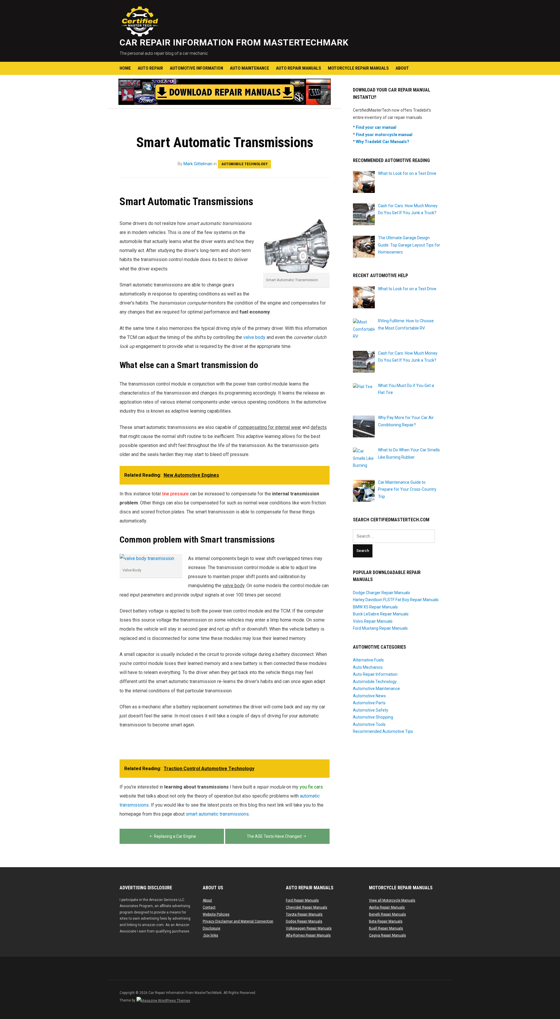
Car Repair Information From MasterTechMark (234, 42)
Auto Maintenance (249, 68)
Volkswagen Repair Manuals (309, 928)
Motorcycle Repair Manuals (358, 68)
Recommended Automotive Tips (383, 731)
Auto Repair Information (375, 674)
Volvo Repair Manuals (373, 621)
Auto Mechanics (368, 667)
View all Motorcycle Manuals (392, 900)
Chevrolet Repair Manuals (306, 907)
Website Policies (216, 914)
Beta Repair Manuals (385, 921)
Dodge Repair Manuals (304, 921)
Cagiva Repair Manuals (387, 935)
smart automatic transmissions (217, 814)
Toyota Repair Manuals (304, 914)
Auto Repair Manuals (298, 68)
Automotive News (369, 696)
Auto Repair (150, 68)
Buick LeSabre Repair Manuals (381, 614)
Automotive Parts (369, 703)
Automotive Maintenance (376, 688)
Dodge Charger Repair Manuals (381, 592)
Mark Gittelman (197, 163)
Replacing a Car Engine (175, 836)
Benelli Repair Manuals (387, 914)
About (402, 68)
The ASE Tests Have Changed (274, 836)
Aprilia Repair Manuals (387, 907)
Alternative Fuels (368, 660)
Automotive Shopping (373, 717)
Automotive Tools (369, 724)
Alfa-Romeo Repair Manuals (308, 935)
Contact (209, 907)
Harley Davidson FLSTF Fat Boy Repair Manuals (396, 599)
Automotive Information (196, 68)
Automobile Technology (244, 164)
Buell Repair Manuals (386, 928)
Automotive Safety (370, 710)
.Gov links (210, 935)
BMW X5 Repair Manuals (375, 607)
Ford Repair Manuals (302, 900)
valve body (254, 337)
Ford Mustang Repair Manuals (380, 628)
